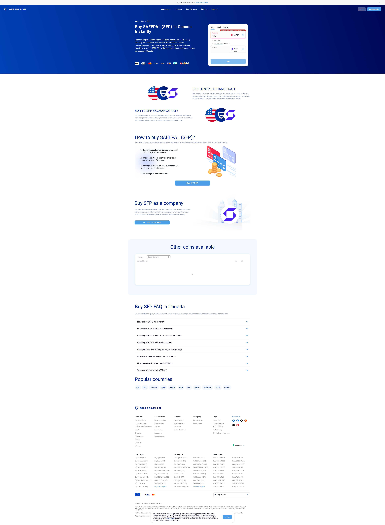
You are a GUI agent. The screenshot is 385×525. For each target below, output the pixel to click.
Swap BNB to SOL (237, 467)
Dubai (163, 387)
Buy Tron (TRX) (140, 483)
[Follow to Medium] (241, 420)
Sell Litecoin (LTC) (199, 480)
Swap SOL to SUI (237, 474)
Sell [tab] (219, 27)
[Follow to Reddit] (245, 420)
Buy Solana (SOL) (160, 461)
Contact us (177, 426)
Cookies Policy (217, 430)
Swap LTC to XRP (218, 470)
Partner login (159, 430)
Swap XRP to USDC (219, 483)
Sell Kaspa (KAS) (198, 483)
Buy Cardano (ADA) (141, 474)
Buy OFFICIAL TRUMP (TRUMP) (143, 480)
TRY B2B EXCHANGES (152, 222)
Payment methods (180, 430)
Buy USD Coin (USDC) (141, 467)
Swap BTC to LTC (218, 486)
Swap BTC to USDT (219, 458)
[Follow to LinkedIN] (233, 420)
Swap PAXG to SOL (238, 470)
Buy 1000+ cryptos (160, 486)
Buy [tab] (213, 27)
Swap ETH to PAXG (238, 464)
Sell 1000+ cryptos (199, 486)
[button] (192, 321)
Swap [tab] (226, 27)
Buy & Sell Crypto (140, 420)
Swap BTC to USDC (219, 461)
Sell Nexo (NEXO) (179, 464)
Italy (188, 387)
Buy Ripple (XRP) (160, 458)
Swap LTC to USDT (219, 480)
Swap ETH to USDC (219, 467)
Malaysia (154, 387)
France (197, 387)
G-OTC (137, 430)
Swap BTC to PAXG (238, 461)
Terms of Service (218, 423)
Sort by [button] (140, 257)
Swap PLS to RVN (237, 477)
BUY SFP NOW (192, 183)
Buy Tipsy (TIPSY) (160, 483)
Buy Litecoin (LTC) (160, 467)
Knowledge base (179, 423)
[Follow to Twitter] (233, 425)
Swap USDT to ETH (238, 486)
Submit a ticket (178, 420)
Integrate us (158, 433)
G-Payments (139, 436)
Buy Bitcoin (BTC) (140, 458)
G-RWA (137, 439)
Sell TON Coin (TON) (180, 483)
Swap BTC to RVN (238, 480)
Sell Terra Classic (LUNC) (181, 486)
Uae (137, 387)
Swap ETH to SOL (218, 474)
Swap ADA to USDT (238, 483)
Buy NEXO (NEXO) (140, 470)
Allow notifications (202, 2)
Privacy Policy (217, 420)
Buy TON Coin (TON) (141, 486)
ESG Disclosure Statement (221, 433)
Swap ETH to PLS (218, 477)
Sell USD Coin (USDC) (200, 464)
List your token (159, 423)
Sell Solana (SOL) (198, 458)
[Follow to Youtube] (237, 425)
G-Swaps (138, 446)
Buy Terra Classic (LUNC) (162, 470)
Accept (227, 517)
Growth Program (160, 436)
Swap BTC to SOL (237, 458)
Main (136, 21)
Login (361, 9)
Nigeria (172, 387)
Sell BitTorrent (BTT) (199, 461)
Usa (145, 387)
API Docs (157, 426)
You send (215, 33)
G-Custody (138, 433)
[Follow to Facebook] (237, 420)
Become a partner (160, 420)
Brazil (218, 387)
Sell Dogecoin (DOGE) (180, 458)
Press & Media (197, 420)
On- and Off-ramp (140, 423)
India (181, 387)
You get (214, 47)
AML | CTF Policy (218, 426)
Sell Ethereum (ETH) (199, 470)
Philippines (208, 387)
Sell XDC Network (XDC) (200, 467)
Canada (226, 387)
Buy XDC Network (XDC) (162, 477)
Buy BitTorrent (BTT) (161, 474)
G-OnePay (138, 443)
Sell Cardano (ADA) (199, 477)
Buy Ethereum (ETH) (141, 461)
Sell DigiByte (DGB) (180, 480)
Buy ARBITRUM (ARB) (161, 480)
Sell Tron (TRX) (178, 474)
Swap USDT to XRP (219, 464)
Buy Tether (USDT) (141, 464)
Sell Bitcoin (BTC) (179, 470)
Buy (142, 21)
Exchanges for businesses (143, 426)
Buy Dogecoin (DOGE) (142, 477)
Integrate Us (374, 9)
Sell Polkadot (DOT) (199, 474)
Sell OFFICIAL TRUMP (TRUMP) (182, 467)
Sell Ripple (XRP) (179, 477)
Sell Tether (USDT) (180, 461)
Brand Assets (197, 423)
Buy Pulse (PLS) (160, 464)
